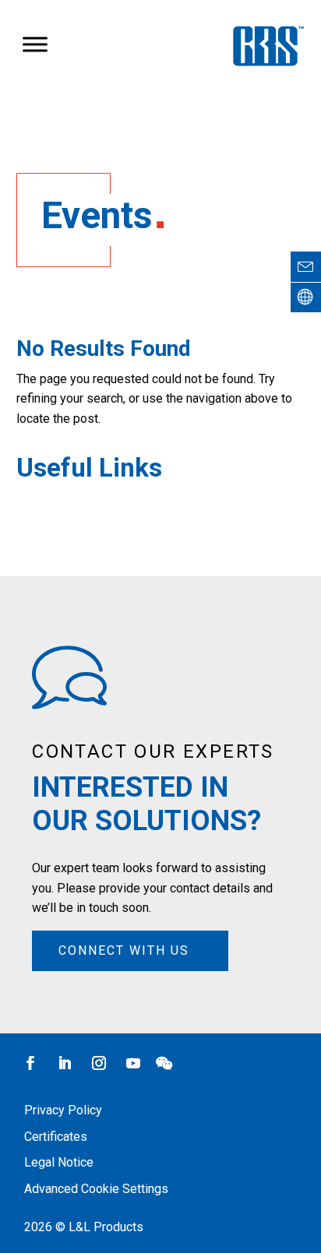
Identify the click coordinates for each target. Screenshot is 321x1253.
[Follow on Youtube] (133, 1063)
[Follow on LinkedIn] (65, 1063)
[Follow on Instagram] (99, 1063)
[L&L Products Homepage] (306, 297)
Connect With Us (123, 950)
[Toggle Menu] (35, 44)
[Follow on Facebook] (30, 1063)
